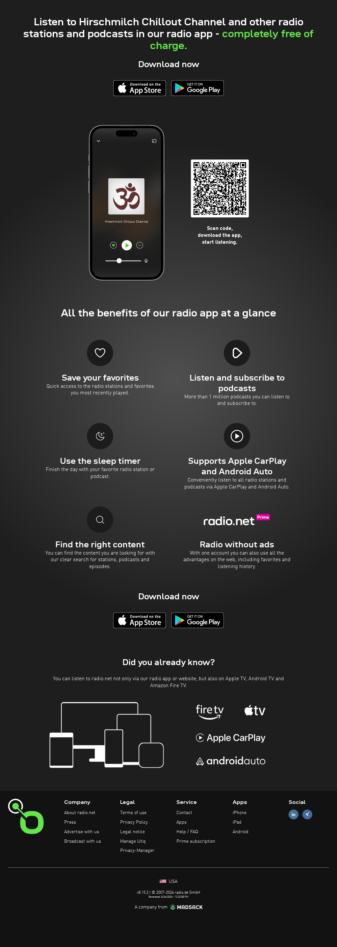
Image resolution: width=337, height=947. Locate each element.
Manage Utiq (133, 841)
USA (172, 881)
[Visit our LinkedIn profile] (293, 814)
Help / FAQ (187, 832)
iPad (237, 822)
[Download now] (139, 88)
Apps (181, 822)
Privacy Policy (134, 822)
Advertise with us (81, 832)
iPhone (239, 812)
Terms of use (133, 812)
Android (240, 832)
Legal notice (132, 832)
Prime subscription (195, 841)
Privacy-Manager (137, 850)
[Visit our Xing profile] (307, 814)
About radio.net (79, 812)
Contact (184, 812)
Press (70, 822)
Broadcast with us (82, 841)
